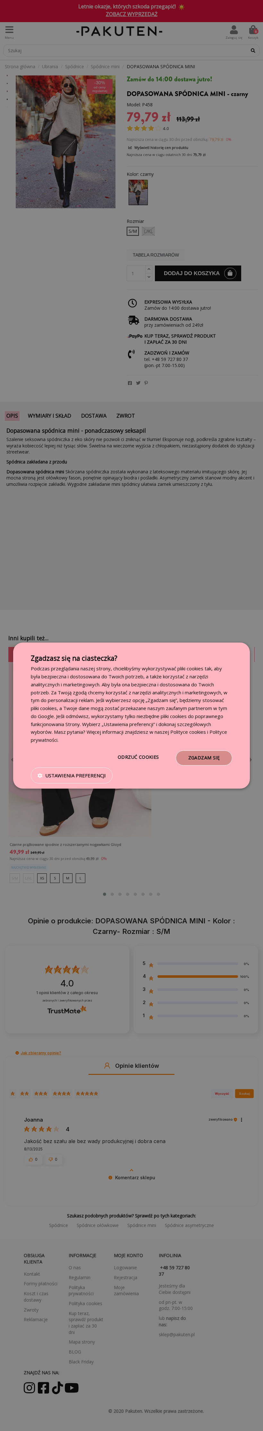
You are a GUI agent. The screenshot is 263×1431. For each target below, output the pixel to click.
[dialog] (131, 715)
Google (46, 716)
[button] (72, 775)
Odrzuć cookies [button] (138, 757)
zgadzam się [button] (204, 758)
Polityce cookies (188, 732)
